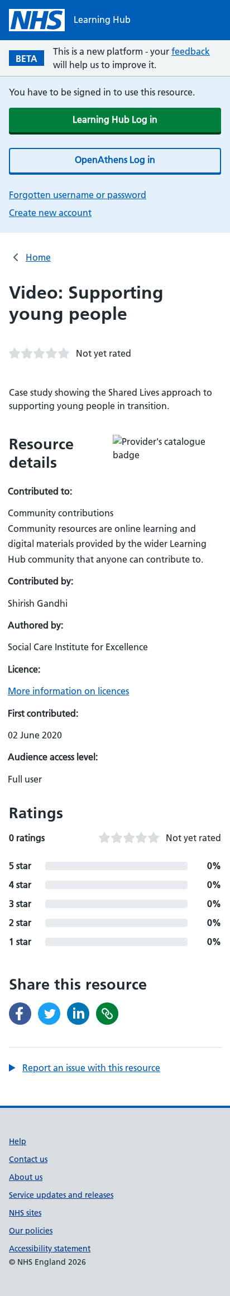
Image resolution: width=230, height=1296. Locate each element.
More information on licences (68, 691)
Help (17, 1141)
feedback (190, 51)
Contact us (28, 1159)
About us (25, 1177)
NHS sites (25, 1213)
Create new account (50, 212)
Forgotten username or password (77, 194)
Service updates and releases (61, 1195)
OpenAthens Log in (115, 159)
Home (38, 257)
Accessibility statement (49, 1249)
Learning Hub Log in (115, 119)
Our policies (30, 1231)
